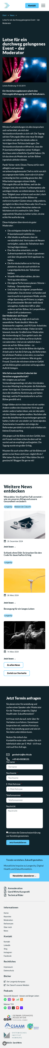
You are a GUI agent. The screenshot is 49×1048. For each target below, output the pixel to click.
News (12, 15)
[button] (4, 1043)
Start (5, 15)
